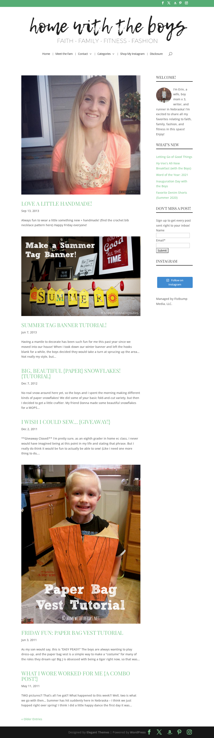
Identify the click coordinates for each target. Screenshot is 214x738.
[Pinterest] (180, 4)
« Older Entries (31, 719)
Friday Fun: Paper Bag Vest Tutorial (72, 632)
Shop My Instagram (132, 54)
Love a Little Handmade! (56, 203)
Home (46, 54)
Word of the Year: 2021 (172, 175)
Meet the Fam (64, 54)
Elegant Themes (98, 732)
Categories (104, 54)
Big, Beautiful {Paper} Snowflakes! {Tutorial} (71, 373)
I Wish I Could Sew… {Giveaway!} (65, 421)
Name (160, 230)
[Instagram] (186, 4)
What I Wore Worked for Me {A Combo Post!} (75, 676)
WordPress (138, 732)
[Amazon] (175, 4)
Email (161, 240)
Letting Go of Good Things (174, 157)
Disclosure (156, 54)
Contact (83, 54)
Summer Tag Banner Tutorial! (64, 325)
